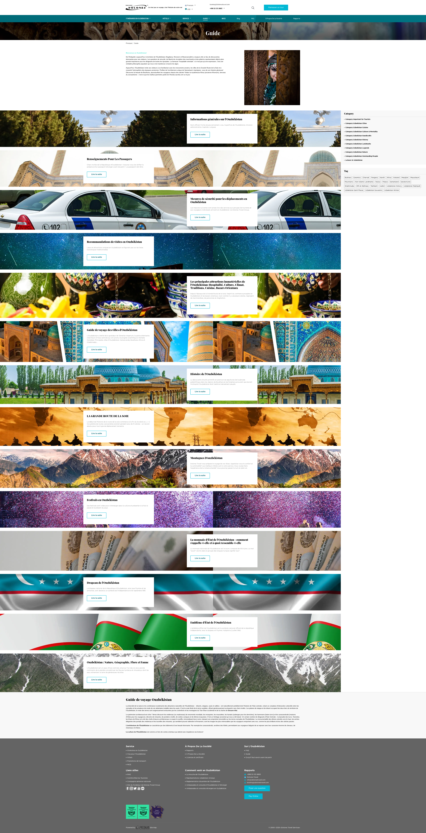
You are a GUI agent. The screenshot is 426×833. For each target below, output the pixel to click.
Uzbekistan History (394, 186)
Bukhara (348, 177)
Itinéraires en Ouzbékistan (137, 18)
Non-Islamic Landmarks (364, 182)
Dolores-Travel (252, 777)
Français (190, 5)
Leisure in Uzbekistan (353, 160)
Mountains (349, 182)
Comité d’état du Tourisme (137, 778)
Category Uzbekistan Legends (357, 148)
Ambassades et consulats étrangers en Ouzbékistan (206, 788)
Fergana (374, 177)
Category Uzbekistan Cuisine (356, 127)
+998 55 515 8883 (216, 8)
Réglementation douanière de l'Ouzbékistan (203, 781)
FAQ (252, 18)
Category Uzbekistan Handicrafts (358, 135)
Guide (205, 18)
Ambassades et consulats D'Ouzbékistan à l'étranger (206, 785)
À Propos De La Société (273, 18)
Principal (129, 43)
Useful (382, 186)
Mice (224, 18)
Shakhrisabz (349, 186)
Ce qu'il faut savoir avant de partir (259, 757)
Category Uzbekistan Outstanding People (361, 156)
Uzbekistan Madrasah (412, 186)
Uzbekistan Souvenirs (373, 190)
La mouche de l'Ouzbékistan (197, 774)
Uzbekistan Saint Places (354, 190)
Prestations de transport (136, 761)
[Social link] (127, 788)
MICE (129, 764)
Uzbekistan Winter (391, 190)
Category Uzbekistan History (356, 139)
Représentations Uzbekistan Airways (200, 778)
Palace (385, 182)
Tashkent (374, 186)
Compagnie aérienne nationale (139, 781)
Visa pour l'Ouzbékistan (136, 754)
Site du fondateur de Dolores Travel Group (143, 785)
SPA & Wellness (362, 186)
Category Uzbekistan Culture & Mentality (361, 131)
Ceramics (357, 177)
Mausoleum (414, 177)
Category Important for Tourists (357, 119)
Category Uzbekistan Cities (356, 123)
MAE (129, 774)
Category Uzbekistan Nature (356, 152)
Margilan (405, 177)
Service (186, 18)
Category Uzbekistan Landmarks (358, 144)
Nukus (378, 182)
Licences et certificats (194, 757)
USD (188, 9)
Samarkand (394, 182)
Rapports (296, 18)
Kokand (396, 177)
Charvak (366, 177)
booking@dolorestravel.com (220, 4)
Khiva (389, 177)
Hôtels (166, 18)
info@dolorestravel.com (256, 780)
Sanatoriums (405, 182)
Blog (238, 18)
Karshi (382, 177)
